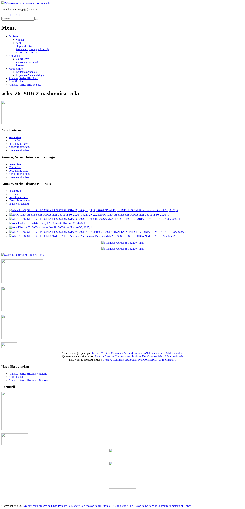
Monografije (16, 68)
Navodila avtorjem (19, 146)
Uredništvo (15, 140)
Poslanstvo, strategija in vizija (32, 49)
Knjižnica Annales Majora (30, 75)
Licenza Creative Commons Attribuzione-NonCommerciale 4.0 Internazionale (139, 356)
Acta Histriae (16, 81)
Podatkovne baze (18, 143)
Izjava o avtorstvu (19, 150)
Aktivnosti (14, 55)
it (20, 15)
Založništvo (22, 58)
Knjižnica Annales (26, 71)
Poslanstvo (15, 137)
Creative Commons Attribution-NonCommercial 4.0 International (139, 359)
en (16, 15)
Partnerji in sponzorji (27, 52)
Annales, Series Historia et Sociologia (30, 379)
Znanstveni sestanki (27, 62)
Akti (18, 42)
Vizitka (20, 39)
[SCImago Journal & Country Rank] (122, 242)
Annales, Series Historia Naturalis (28, 373)
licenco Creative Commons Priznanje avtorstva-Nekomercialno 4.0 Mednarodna (137, 353)
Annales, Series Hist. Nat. (23, 78)
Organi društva (24, 46)
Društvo (13, 36)
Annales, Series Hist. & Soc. (25, 84)
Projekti (20, 65)
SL (10, 15)
